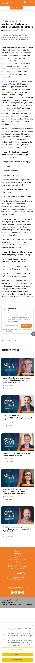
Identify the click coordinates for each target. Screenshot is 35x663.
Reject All (17, 654)
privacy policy (8, 331)
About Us (17, 551)
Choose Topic (15, 8)
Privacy (17, 562)
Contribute (17, 555)
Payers (11, 341)
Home (5, 604)
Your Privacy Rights (17, 568)
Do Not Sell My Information (17, 566)
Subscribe (25, 325)
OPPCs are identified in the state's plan (15, 280)
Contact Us (17, 557)
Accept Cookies (17, 659)
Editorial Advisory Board (17, 560)
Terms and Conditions (17, 564)
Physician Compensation (22, 341)
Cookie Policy (15, 646)
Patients (4, 341)
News (20, 604)
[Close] (33, 626)
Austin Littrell (9, 385)
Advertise (17, 553)
